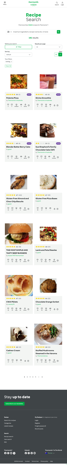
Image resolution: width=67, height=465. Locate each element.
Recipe (6, 417)
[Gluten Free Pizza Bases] (48, 182)
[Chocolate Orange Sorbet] (48, 285)
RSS (5, 442)
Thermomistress (42, 356)
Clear (7, 66)
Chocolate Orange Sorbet (47, 302)
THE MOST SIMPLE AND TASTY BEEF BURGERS (17, 251)
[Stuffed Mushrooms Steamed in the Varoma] (48, 334)
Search (6, 433)
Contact (27, 461)
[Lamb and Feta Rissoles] (48, 233)
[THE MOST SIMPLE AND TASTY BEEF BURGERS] (19, 233)
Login (36, 420)
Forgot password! (40, 426)
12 (37, 47)
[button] (4, 3)
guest (10, 149)
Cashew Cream (13, 350)
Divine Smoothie (43, 98)
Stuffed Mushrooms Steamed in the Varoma (46, 352)
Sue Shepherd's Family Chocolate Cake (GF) (46, 148)
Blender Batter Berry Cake (18, 147)
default (8, 54)
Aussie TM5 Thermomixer (16, 255)
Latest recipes (8, 426)
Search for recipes (10, 420)
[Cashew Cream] (19, 334)
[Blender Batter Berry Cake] (19, 130)
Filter (19, 47)
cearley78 (11, 304)
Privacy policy (44, 461)
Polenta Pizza (12, 98)
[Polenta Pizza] (19, 81)
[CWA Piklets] (19, 285)
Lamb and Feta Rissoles (46, 250)
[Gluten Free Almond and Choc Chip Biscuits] (19, 182)
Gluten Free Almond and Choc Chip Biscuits (17, 200)
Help (51, 461)
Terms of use (35, 461)
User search (8, 439)
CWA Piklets (12, 302)
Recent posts (39, 429)
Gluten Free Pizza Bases (46, 198)
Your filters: (8, 59)
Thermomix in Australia (15, 100)
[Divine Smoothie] (48, 81)
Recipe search (8, 436)
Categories (7, 423)
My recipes (46, 417)
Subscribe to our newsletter (14, 404)
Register (37, 423)
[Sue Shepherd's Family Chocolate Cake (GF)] (48, 130)
